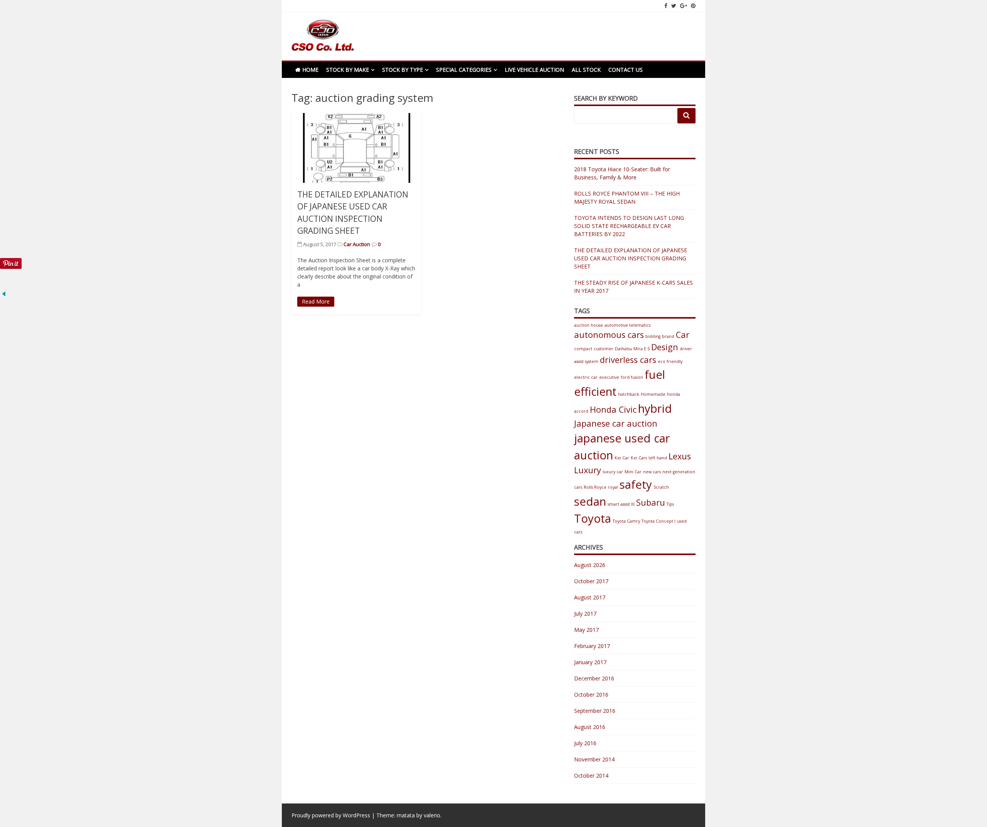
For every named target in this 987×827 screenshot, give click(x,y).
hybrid (655, 408)
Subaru (650, 502)
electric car (586, 377)
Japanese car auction (615, 423)
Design (664, 347)
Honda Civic (613, 409)
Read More (316, 301)
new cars (652, 471)
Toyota (592, 518)
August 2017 (589, 597)
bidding (652, 336)
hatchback (628, 394)
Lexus (680, 456)
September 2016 (594, 710)
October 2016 (591, 694)
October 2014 (591, 775)
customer (603, 348)
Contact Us (625, 69)
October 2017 (591, 581)
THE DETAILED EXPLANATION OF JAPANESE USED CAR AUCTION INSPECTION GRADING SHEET (630, 258)
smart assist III (621, 504)
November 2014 (594, 759)
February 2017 (592, 646)
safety (636, 484)
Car (682, 334)
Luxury (587, 470)
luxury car (613, 471)
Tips (670, 504)
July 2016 (585, 743)
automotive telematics (627, 325)
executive (609, 377)
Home (310, 69)
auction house (588, 325)
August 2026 (589, 565)
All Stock (586, 69)
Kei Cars (639, 458)
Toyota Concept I (658, 521)
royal (613, 487)
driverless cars (628, 359)
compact (583, 348)
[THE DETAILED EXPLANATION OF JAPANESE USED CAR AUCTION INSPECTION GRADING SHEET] (356, 148)
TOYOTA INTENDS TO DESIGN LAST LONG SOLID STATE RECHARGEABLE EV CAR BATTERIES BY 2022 (629, 226)
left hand (657, 458)
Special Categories (464, 69)
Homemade (653, 394)
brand (668, 336)
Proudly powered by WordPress (330, 815)
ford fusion (632, 377)
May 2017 (586, 629)
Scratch (661, 487)
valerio (432, 815)
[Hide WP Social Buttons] (4, 295)
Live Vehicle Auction (534, 69)
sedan (590, 501)
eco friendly (670, 361)
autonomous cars (609, 334)
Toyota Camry (626, 521)
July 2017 (585, 613)
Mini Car (633, 471)
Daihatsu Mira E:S (632, 348)
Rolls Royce (595, 487)
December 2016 (594, 678)
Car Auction (357, 244)
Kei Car (622, 458)
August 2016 (589, 727)
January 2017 (590, 662)
